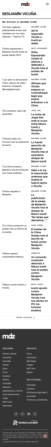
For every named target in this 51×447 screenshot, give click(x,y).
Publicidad (31, 385)
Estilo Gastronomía (11, 394)
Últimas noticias (9, 354)
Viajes (5, 398)
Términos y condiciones (37, 400)
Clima (29, 354)
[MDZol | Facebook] (16, 414)
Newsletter (7, 406)
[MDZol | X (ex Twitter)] (35, 414)
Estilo (5, 368)
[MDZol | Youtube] (29, 414)
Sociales (6, 376)
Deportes (7, 387)
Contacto (31, 389)
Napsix (30, 372)
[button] (47, 4)
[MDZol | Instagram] (22, 414)
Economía (7, 357)
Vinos (5, 372)
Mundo (6, 365)
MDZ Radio (31, 361)
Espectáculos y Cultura (13, 391)
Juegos (30, 365)
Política (6, 380)
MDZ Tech (31, 368)
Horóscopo (31, 357)
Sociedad (7, 383)
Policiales (7, 361)
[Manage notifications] (45, 436)
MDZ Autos (7, 402)
